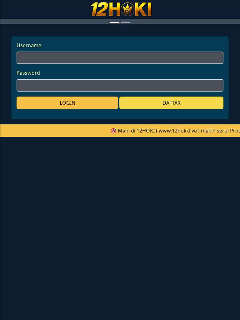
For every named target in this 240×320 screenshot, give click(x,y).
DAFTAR (171, 213)
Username (29, 156)
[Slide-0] (114, 133)
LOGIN (67, 213)
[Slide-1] (125, 133)
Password (28, 183)
